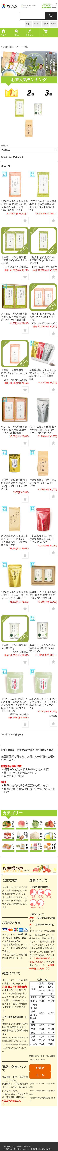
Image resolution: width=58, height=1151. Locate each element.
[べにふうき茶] (14, 682)
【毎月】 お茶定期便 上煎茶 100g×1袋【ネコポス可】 (14, 373)
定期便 (45, 24)
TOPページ (7, 1146)
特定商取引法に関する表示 (40, 1149)
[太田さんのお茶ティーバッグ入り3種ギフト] (43, 353)
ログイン (29, 35)
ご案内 (3, 35)
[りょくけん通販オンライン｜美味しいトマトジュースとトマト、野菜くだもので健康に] (29, 7)
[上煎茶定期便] (14, 353)
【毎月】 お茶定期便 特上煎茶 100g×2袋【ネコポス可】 (14, 260)
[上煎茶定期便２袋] (43, 297)
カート (45, 35)
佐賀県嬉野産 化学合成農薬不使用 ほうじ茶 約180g (42, 483)
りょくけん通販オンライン (11, 47)
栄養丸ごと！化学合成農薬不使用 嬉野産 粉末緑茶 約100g (42, 648)
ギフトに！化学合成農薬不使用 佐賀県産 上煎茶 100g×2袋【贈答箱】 (14, 429)
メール (40, 1075)
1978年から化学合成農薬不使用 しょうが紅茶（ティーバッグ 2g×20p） (14, 595)
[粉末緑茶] (43, 575)
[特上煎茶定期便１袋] (43, 240)
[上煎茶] (14, 184)
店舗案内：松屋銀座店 (23, 1146)
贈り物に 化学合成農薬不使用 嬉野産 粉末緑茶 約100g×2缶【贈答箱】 (42, 595)
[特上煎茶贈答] (14, 297)
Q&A (17, 35)
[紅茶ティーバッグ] (43, 519)
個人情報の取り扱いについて (16, 1149)
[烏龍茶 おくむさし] (14, 463)
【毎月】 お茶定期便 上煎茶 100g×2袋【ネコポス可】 (42, 316)
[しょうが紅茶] (14, 575)
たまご (53, 24)
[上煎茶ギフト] (14, 410)
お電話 (40, 1067)
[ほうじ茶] (43, 463)
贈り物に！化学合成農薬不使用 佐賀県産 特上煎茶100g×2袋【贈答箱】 (14, 316)
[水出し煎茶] (43, 410)
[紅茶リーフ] (14, 519)
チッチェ (37, 24)
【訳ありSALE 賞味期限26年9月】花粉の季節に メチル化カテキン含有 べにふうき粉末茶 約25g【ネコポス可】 (14, 705)
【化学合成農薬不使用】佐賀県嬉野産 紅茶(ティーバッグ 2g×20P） (42, 539)
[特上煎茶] (43, 184)
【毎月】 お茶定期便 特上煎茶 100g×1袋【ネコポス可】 (42, 260)
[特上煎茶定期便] (14, 240)
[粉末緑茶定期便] (14, 628)
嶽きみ (28, 24)
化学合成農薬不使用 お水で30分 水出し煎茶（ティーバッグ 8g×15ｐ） (42, 429)
